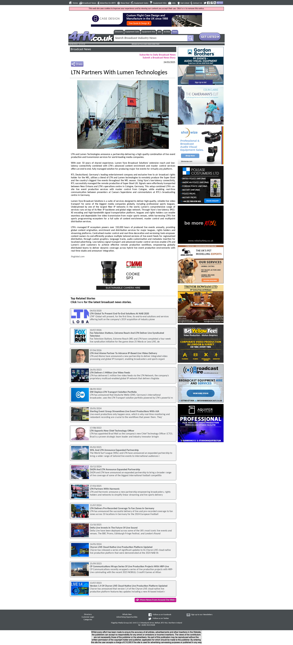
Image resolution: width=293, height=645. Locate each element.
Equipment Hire (159, 3)
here (183, 8)
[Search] (190, 38)
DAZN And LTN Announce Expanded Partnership (115, 469)
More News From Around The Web (157, 600)
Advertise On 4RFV (108, 3)
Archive (167, 32)
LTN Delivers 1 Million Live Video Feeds (110, 373)
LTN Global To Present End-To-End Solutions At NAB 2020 (119, 314)
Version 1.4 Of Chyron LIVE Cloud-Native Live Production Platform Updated (128, 586)
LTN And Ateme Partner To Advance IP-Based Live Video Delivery (123, 353)
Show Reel (125, 3)
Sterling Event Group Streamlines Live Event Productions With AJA (124, 411)
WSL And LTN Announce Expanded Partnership (114, 450)
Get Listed (185, 3)
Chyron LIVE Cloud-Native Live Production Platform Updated (121, 547)
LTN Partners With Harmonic (105, 489)
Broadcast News (89, 3)
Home (75, 3)
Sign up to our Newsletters (201, 615)
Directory (119, 32)
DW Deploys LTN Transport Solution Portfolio (113, 392)
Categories (88, 620)
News (174, 32)
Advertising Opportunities (126, 617)
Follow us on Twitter (161, 618)
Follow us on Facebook (162, 615)
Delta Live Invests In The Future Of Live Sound (113, 528)
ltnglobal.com (78, 256)
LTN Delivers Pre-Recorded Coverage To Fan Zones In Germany (122, 508)
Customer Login (88, 617)
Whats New (127, 614)
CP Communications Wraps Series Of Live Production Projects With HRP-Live (129, 566)
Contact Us (197, 3)
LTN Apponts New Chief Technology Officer (112, 431)
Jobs (173, 3)
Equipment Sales (141, 3)
